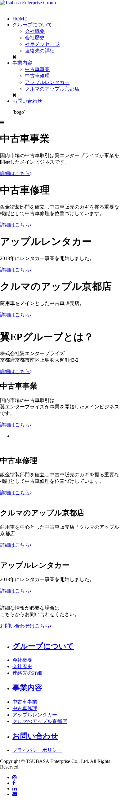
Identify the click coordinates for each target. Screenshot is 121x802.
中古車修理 (37, 75)
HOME (19, 18)
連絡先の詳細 (40, 50)
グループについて (32, 24)
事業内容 (22, 62)
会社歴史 (35, 37)
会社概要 (35, 31)
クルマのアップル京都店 (52, 88)
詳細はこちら (15, 173)
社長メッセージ (42, 44)
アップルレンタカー (47, 82)
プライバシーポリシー (37, 750)
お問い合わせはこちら (25, 625)
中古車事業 (37, 69)
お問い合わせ (27, 101)
